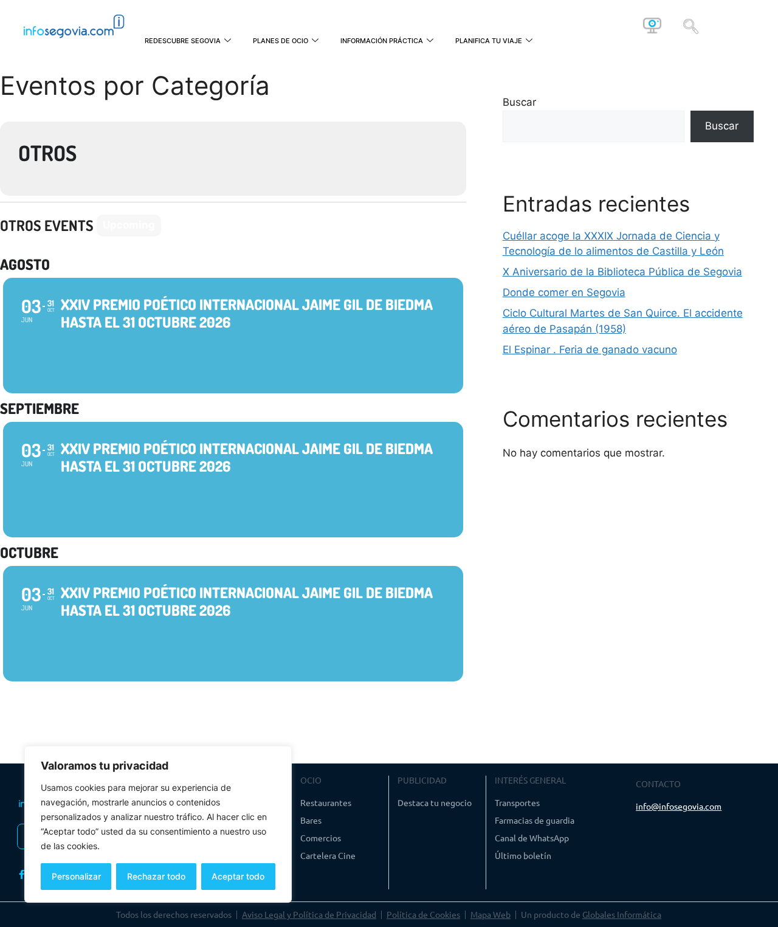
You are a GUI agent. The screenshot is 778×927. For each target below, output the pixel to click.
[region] (158, 824)
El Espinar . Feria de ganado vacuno (590, 349)
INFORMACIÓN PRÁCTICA (381, 40)
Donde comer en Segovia (564, 292)
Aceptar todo (238, 876)
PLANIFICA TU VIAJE (488, 40)
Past (181, 225)
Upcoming (129, 225)
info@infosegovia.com (678, 806)
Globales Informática (621, 914)
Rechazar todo (156, 876)
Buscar (519, 102)
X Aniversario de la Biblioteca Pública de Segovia (622, 272)
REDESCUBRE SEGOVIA (183, 40)
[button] (691, 25)
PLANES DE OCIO (280, 40)
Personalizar (76, 876)
